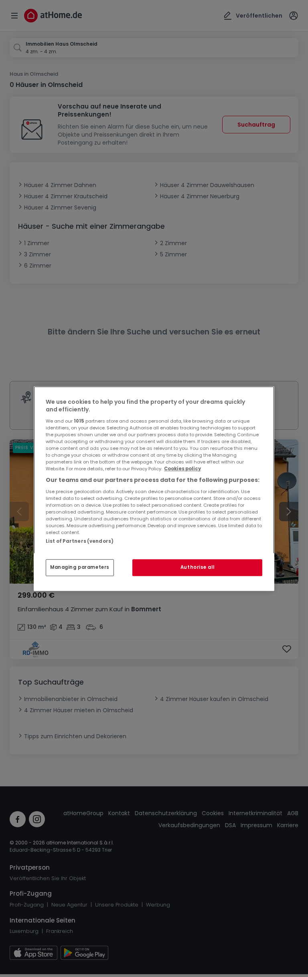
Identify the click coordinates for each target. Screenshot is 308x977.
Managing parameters (79, 567)
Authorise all (197, 567)
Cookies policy (182, 468)
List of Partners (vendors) (79, 541)
